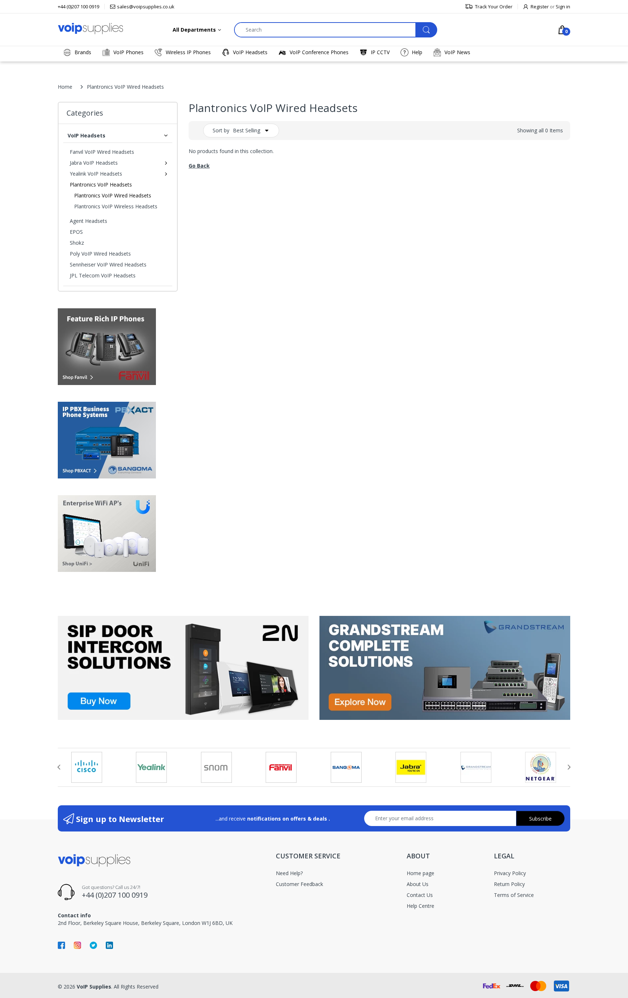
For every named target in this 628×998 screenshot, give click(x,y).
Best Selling (246, 130)
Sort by (221, 130)
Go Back (199, 165)
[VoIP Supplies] (90, 28)
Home (65, 86)
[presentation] (59, 767)
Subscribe (540, 818)
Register (540, 6)
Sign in (563, 6)
